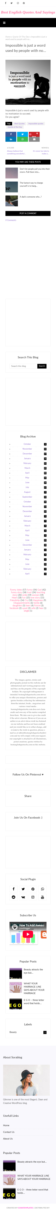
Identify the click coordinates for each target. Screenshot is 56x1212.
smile (24, 595)
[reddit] (13, 897)
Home (8, 37)
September (34, 497)
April (35, 473)
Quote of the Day (21, 37)
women (35, 595)
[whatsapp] (42, 889)
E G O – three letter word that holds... (34, 1002)
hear (41, 608)
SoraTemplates (25, 1208)
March (35, 468)
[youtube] (42, 897)
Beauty (27, 1032)
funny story (16, 592)
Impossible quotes (35, 124)
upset (25, 608)
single (26, 611)
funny (30, 590)
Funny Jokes (16, 590)
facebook (14, 608)
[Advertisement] (32, 322)
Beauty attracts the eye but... (33, 971)
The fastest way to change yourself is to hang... (31, 184)
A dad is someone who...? (31, 197)
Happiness (38, 600)
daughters (17, 606)
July (36, 487)
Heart (14, 598)
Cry (26, 600)
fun (24, 598)
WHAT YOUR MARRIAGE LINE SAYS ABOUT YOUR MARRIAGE (34, 988)
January (35, 459)
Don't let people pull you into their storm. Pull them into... (35, 170)
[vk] (23, 897)
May (35, 478)
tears (28, 606)
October (35, 444)
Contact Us (8, 1132)
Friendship (15, 600)
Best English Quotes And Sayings (28, 12)
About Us (8, 1139)
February (34, 463)
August (35, 492)
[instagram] (18, 3)
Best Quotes (19, 124)
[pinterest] (24, 3)
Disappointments (22, 603)
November (34, 449)
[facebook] (5, 3)
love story (35, 598)
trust (29, 592)
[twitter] (11, 3)
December (34, 454)
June (35, 483)
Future (37, 606)
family (36, 603)
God (39, 590)
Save (34, 136)
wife (33, 608)
